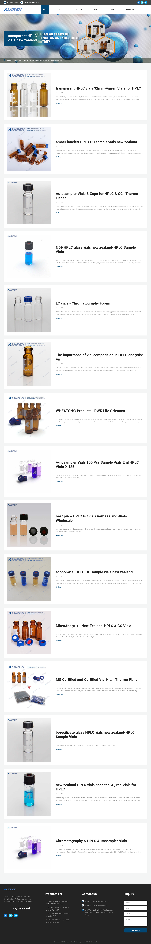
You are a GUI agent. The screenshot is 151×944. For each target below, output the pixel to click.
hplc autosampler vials (31, 60)
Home (45, 9)
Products (79, 9)
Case (96, 9)
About (61, 9)
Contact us (130, 9)
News (112, 9)
